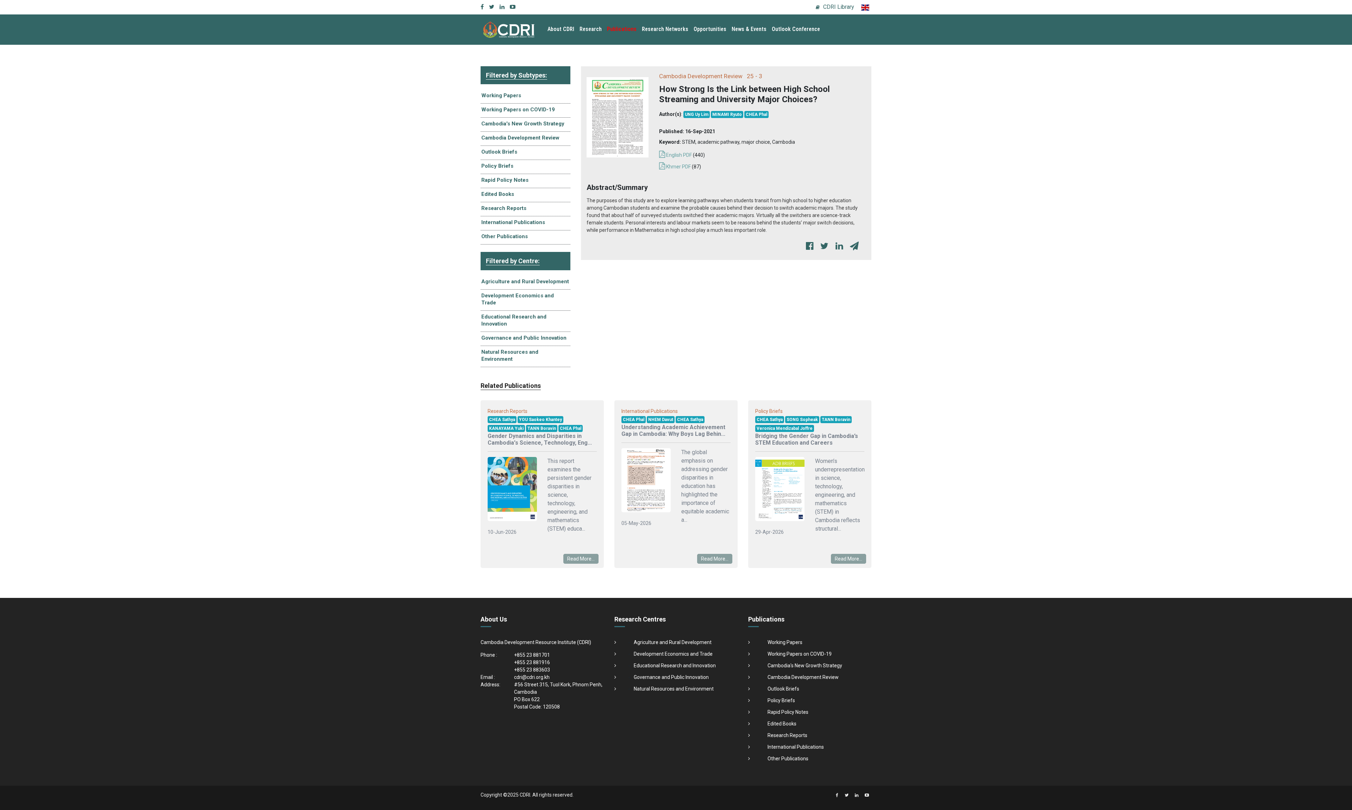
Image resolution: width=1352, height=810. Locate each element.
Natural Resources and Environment (509, 355)
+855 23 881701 (532, 655)
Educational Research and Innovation (513, 320)
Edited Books (497, 194)
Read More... (581, 559)
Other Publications (504, 236)
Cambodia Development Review (520, 138)
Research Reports (503, 208)
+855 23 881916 (532, 662)
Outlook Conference (796, 29)
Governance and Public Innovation (524, 338)
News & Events (749, 29)
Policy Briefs (497, 166)
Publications (622, 29)
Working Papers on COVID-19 (518, 109)
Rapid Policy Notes (504, 180)
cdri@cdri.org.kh (532, 677)
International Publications (513, 222)
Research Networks (665, 29)
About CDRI (560, 29)
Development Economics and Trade (517, 299)
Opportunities (710, 29)
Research (591, 29)
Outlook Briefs (499, 152)
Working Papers (501, 95)
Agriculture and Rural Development (525, 281)
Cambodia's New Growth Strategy (522, 123)
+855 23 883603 (532, 670)
